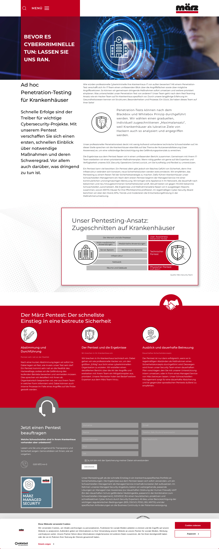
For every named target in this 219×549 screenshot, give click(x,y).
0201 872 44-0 (40, 464)
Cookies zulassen (193, 525)
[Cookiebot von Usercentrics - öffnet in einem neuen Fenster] (21, 544)
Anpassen (191, 534)
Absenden (89, 467)
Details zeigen (44, 544)
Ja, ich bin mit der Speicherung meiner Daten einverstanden (118, 460)
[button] (24, 8)
